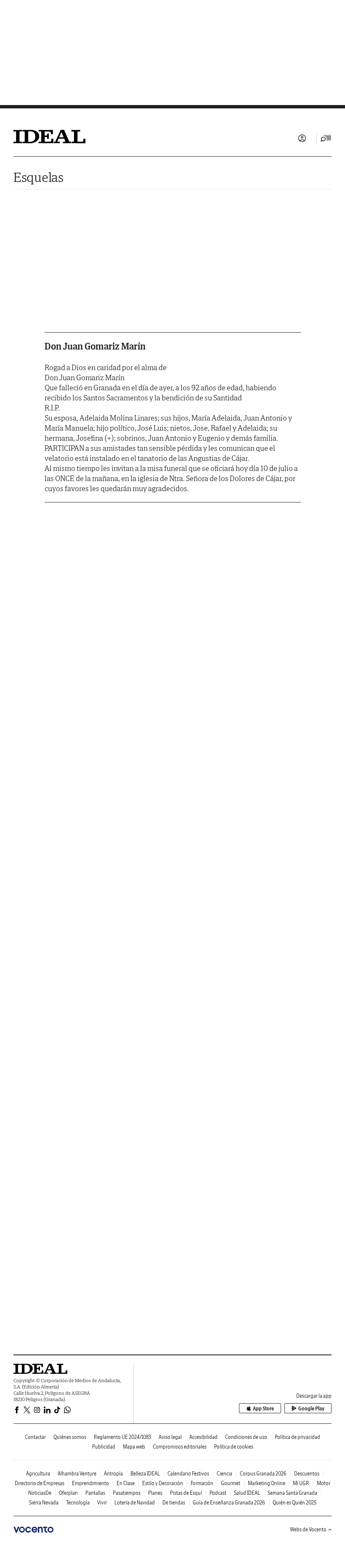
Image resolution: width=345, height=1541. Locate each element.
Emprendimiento (90, 1483)
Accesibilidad (203, 1437)
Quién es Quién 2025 (294, 1502)
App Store (263, 1408)
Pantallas (95, 1493)
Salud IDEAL (247, 1493)
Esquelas (38, 177)
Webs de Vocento (308, 1529)
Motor (323, 1483)
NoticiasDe (39, 1493)
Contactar (35, 1437)
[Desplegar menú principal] (326, 138)
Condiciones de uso (246, 1437)
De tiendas (173, 1502)
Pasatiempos (127, 1493)
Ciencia (224, 1473)
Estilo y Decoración (162, 1483)
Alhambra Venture (77, 1473)
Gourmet (230, 1483)
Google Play (311, 1408)
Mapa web (134, 1447)
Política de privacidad (297, 1437)
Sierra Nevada (43, 1502)
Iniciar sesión (302, 138)
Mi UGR (301, 1483)
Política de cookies (233, 1447)
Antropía (113, 1473)
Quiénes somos (69, 1437)
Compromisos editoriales (180, 1447)
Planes (155, 1493)
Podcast (218, 1493)
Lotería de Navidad (134, 1502)
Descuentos (306, 1473)
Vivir (102, 1502)
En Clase (126, 1483)
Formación (202, 1483)
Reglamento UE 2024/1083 (122, 1437)
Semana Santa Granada (292, 1493)
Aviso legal (170, 1437)
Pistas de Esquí (186, 1493)
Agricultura (38, 1473)
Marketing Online (266, 1483)
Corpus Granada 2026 (263, 1473)
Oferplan (68, 1493)
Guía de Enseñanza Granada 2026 (229, 1502)
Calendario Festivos (188, 1473)
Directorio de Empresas (39, 1483)
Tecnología (78, 1502)
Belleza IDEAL (145, 1473)
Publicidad (103, 1447)
